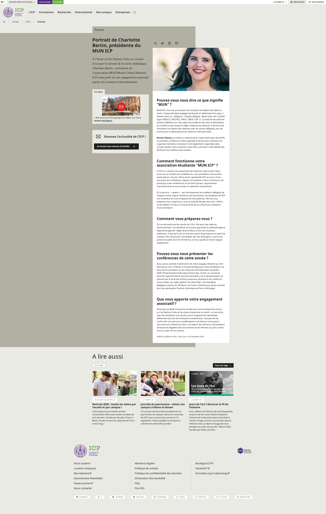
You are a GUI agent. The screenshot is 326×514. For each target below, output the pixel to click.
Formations (46, 12)
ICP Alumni (58, 2)
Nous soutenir (45, 2)
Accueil (15, 22)
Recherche (64, 12)
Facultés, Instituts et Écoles (20, 2)
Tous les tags (221, 365)
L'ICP (32, 12)
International (83, 12)
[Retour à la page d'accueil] (13, 12)
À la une (98, 365)
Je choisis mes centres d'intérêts (113, 146)
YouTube (105, 120)
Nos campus (104, 12)
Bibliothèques (299, 2)
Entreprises (123, 12)
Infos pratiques (318, 2)
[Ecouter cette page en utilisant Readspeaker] (162, 43)
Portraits (41, 22)
